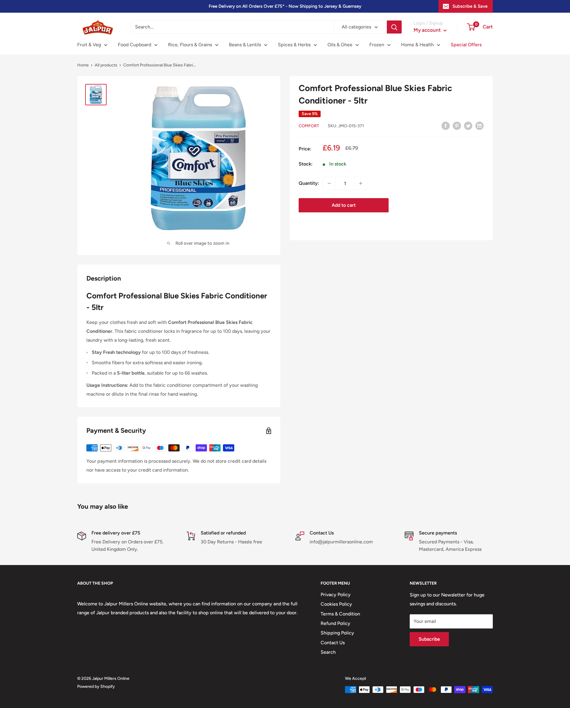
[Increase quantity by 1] (360, 183)
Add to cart (344, 205)
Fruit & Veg (89, 44)
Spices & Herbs (294, 44)
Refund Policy (335, 623)
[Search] (394, 27)
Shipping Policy (337, 633)
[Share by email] (479, 125)
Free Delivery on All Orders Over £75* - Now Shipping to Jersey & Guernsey (285, 6)
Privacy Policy (336, 594)
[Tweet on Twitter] (468, 125)
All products (106, 65)
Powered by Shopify (96, 686)
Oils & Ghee (339, 44)
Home (83, 65)
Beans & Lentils (245, 44)
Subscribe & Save (469, 6)
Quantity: (309, 183)
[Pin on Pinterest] (457, 125)
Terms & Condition (340, 614)
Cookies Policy (336, 604)
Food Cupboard (134, 44)
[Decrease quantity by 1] (329, 183)
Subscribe (429, 639)
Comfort (309, 125)
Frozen (376, 44)
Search (328, 652)
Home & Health (417, 44)
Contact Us (333, 642)
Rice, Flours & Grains (190, 44)
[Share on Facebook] (445, 125)
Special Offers (466, 44)
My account (428, 30)
